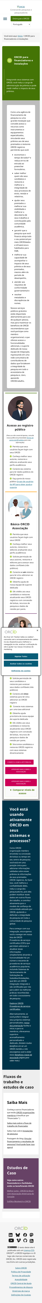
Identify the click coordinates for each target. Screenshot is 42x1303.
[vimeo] (18, 1241)
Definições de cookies (21, 1295)
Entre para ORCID (21, 18)
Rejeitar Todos (21, 656)
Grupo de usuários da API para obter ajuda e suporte (21, 484)
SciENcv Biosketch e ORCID (19, 1201)
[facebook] (25, 1236)
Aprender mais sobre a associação (21, 770)
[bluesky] (17, 1236)
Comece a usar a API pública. (19, 762)
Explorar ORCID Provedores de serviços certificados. (20, 1006)
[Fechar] (37, 630)
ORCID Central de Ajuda (21, 1283)
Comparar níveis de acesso (23, 791)
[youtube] (11, 1241)
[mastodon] (31, 1236)
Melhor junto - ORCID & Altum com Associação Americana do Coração (20, 1194)
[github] (25, 1241)
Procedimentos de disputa (21, 1287)
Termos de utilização (21, 1275)
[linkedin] (10, 1236)
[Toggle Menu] (5, 19)
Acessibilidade (21, 1279)
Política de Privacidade (21, 1271)
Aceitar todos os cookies (21, 663)
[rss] (31, 1242)
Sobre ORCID (21, 1268)
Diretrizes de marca (21, 1291)
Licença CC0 (29, 1250)
